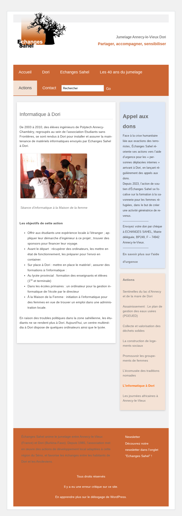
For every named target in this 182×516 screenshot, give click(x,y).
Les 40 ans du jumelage (121, 72)
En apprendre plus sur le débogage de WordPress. (91, 497)
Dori (45, 72)
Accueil (25, 72)
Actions (25, 88)
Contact (49, 88)
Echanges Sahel (74, 72)
